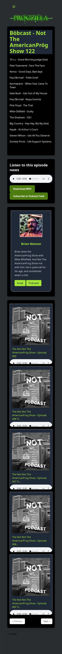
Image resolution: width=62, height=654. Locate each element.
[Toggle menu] (14, 6)
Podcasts (34, 283)
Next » (46, 621)
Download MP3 (22, 189)
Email (20, 283)
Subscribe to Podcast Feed (28, 196)
